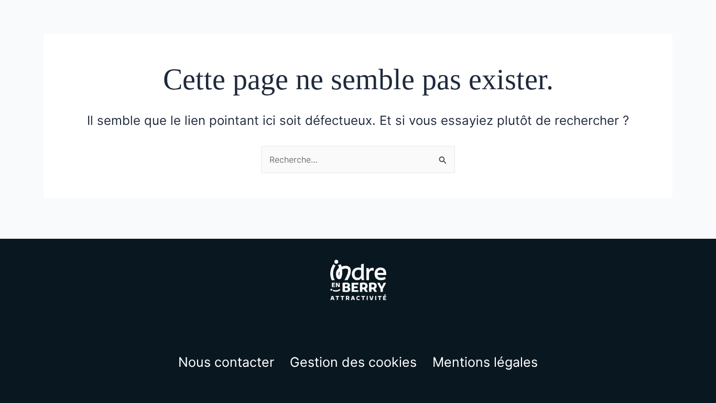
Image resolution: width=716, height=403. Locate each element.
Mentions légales (485, 362)
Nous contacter (226, 362)
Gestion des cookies (353, 362)
